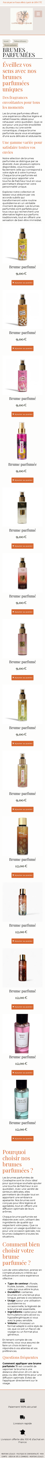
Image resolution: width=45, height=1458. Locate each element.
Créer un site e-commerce (18, 1457)
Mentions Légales (8, 1454)
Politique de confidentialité (28, 1454)
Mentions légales (36, 1457)
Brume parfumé (22, 267)
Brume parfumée (22, 464)
